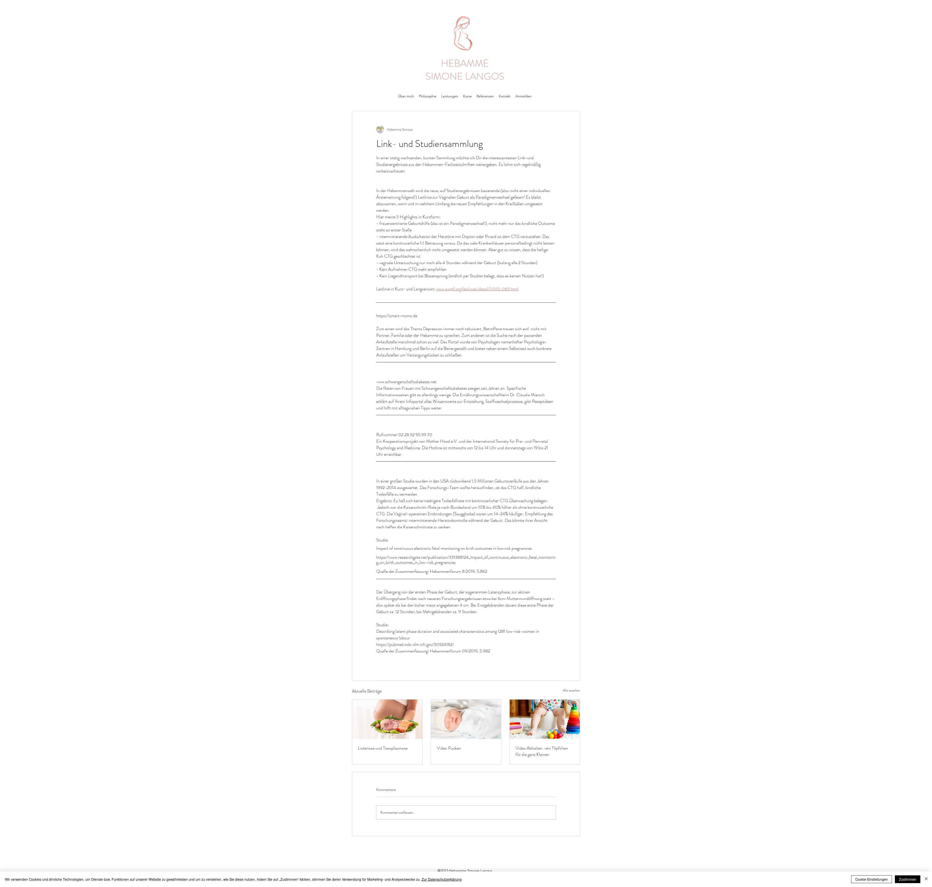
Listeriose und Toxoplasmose (383, 748)
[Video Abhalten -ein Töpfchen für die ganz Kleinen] (545, 719)
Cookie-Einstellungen (871, 879)
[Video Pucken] (466, 719)
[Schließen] (926, 879)
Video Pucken (449, 748)
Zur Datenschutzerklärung (442, 879)
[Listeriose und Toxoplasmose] (387, 719)
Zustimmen (907, 879)
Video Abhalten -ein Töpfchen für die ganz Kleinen (542, 751)
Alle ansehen (571, 690)
